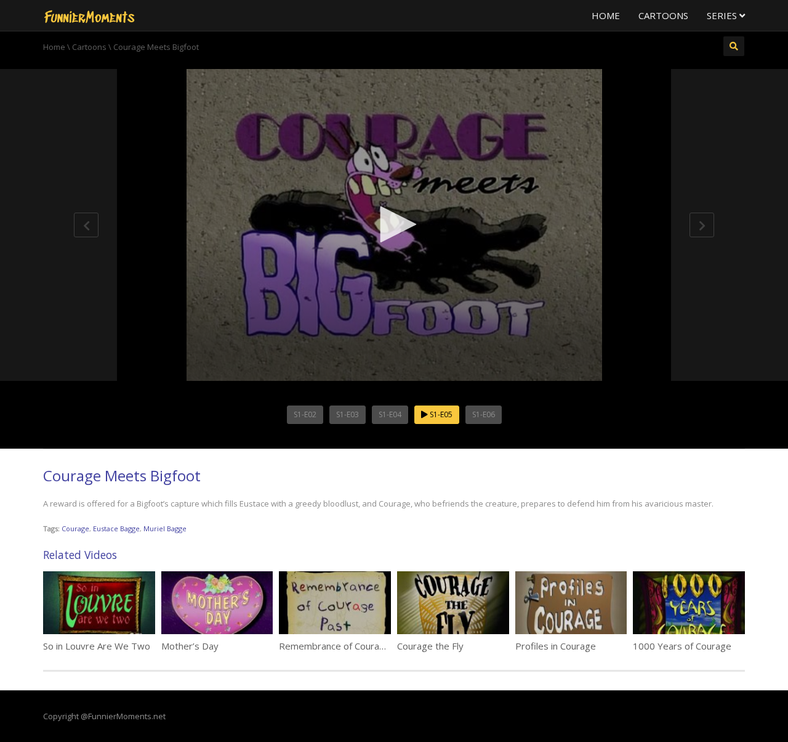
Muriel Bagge (165, 528)
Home (606, 15)
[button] (394, 224)
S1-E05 (440, 414)
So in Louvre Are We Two (96, 646)
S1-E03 (347, 414)
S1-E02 (305, 414)
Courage (75, 528)
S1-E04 (390, 414)
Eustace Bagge (116, 528)
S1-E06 (483, 414)
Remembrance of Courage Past (345, 646)
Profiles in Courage (555, 646)
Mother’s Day (190, 646)
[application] (394, 225)
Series (723, 15)
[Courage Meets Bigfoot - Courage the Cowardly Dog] (89, 15)
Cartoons (663, 15)
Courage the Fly (430, 646)
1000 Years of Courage (682, 646)
